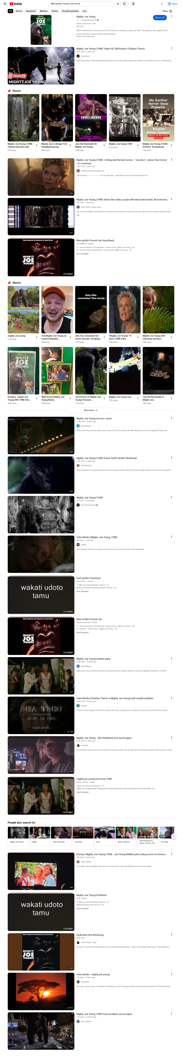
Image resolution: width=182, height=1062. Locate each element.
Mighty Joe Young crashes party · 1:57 (90, 786)
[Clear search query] (118, 3)
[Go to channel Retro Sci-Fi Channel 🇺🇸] (78, 505)
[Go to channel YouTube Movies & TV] (78, 20)
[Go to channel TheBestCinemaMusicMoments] (78, 171)
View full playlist (82, 254)
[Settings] (161, 3)
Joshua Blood (86, 862)
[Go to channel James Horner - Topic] (78, 942)
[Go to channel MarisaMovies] (78, 426)
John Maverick (86, 466)
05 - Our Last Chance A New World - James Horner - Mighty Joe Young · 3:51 (104, 250)
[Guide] (4, 3)
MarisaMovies (86, 426)
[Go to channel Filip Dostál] (78, 982)
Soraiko (83, 545)
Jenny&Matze (81, 244)
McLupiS (84, 706)
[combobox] (83, 3)
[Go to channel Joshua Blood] (78, 862)
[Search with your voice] (133, 3)
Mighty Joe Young (85, 16)
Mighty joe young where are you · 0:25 (90, 905)
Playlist (91, 244)
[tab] (10, 11)
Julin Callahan (86, 1021)
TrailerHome (85, 56)
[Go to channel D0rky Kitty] (78, 745)
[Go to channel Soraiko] (78, 544)
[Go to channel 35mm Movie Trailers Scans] (78, 207)
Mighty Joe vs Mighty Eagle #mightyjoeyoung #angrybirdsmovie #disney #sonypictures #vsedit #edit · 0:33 (115, 788)
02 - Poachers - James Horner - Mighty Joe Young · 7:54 (96, 629)
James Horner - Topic (88, 942)
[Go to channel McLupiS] (78, 706)
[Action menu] (171, 16)
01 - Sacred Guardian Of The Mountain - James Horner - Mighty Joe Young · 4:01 (105, 247)
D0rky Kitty (84, 745)
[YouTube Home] (15, 3)
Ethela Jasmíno (82, 782)
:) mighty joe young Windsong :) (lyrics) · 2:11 (93, 585)
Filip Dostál (85, 982)
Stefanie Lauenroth (83, 622)
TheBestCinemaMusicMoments (92, 171)
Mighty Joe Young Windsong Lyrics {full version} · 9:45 (96, 588)
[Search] (124, 3)
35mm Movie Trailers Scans (91, 207)
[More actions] (36, 145)
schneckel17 (81, 581)
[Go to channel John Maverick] (78, 465)
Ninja (78, 898)
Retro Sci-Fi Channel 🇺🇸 (89, 505)
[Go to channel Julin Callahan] (78, 1021)
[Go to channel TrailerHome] (78, 56)
